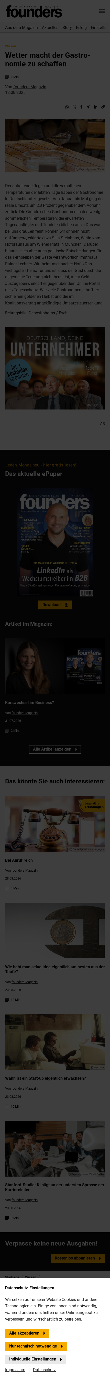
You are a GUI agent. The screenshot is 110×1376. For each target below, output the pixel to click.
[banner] (55, 688)
